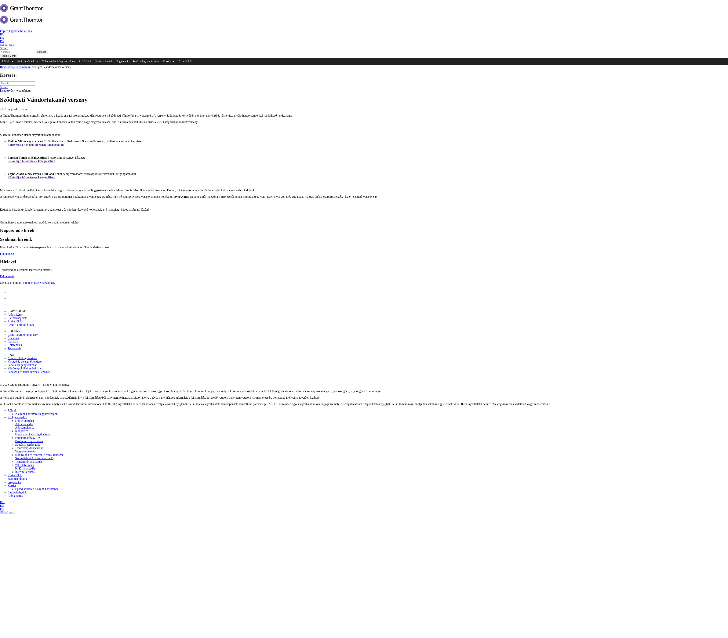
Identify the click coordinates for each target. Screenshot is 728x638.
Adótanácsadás (24, 424)
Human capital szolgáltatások (32, 434)
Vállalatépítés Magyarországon (58, 61)
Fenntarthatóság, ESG (28, 437)
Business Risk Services (29, 441)
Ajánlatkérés (185, 61)
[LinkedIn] (11, 292)
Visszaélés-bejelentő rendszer (25, 361)
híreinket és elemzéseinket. (39, 282)
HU (2, 34)
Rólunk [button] (6, 61)
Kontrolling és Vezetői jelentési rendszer (39, 454)
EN (2, 37)
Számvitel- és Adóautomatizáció (34, 458)
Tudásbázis (14, 348)
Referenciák (15, 344)
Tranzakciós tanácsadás (29, 448)
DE (2, 41)
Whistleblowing (24, 465)
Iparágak (13, 341)
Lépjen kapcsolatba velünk (16, 31)
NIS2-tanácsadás (25, 468)
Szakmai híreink (104, 61)
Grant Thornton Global (21, 324)
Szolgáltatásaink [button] (26, 61)
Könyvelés (21, 431)
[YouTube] (11, 304)
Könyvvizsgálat (24, 420)
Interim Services (25, 471)
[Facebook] (10, 298)
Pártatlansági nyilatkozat (22, 365)
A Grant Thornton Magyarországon (36, 413)
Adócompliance (24, 427)
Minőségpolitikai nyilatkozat (25, 368)
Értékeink (13, 338)
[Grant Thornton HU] (22, 10)
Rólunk (12, 410)
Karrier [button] (167, 61)
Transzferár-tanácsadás (28, 461)
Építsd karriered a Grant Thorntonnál (37, 489)
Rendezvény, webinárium (146, 61)
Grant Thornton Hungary (23, 334)
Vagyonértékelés (25, 451)
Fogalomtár (122, 61)
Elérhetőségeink (17, 318)
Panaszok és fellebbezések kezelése (29, 371)
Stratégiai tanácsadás (27, 444)
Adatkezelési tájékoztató (22, 358)
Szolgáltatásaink (17, 417)
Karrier (12, 485)
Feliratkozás (7, 253)
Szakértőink (85, 61)
